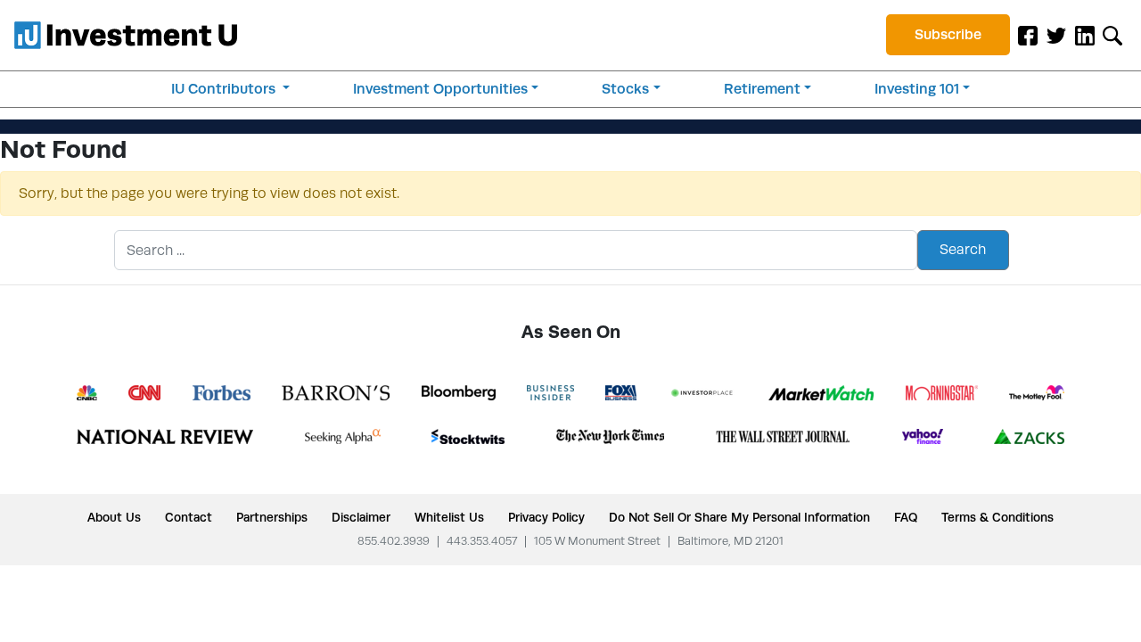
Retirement (762, 88)
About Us (114, 517)
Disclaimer (361, 517)
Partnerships (272, 517)
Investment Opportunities (440, 88)
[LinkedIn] (1085, 34)
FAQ (905, 517)
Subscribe (948, 34)
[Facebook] (1028, 34)
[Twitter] (1056, 34)
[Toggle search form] (1112, 34)
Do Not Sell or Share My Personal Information (739, 517)
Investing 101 (916, 88)
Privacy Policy (546, 517)
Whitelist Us (449, 517)
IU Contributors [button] (225, 88)
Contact (188, 517)
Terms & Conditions (997, 517)
